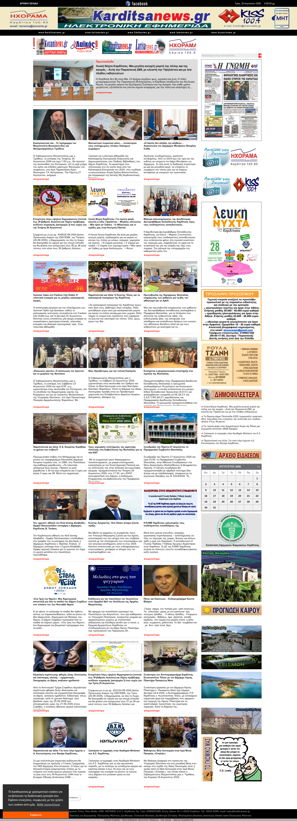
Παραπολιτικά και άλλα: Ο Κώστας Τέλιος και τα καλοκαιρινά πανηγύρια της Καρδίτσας (114, 296)
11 (223, 490)
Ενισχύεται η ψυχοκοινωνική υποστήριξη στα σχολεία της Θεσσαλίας (168, 372)
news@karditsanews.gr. (238, 811)
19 (231, 496)
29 (257, 502)
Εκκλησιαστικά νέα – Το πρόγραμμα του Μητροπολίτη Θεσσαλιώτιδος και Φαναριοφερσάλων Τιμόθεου (54, 146)
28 (248, 502)
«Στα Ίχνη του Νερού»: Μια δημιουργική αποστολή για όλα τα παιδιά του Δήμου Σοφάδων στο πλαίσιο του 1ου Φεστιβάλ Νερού (60, 602)
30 (206, 507)
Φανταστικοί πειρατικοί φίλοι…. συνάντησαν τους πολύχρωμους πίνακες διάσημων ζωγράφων (112, 146)
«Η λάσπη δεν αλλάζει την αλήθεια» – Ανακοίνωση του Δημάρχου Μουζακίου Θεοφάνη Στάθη (170, 146)
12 (231, 490)
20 (239, 496)
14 (248, 490)
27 (239, 502)
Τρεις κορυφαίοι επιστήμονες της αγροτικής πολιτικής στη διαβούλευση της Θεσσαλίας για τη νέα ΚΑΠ (115, 450)
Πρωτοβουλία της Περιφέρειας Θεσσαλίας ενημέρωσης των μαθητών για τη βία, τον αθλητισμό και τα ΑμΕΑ (166, 298)
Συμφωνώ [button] (36, 814)
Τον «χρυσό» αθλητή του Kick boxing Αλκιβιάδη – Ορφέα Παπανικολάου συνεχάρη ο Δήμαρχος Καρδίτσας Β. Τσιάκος (59, 526)
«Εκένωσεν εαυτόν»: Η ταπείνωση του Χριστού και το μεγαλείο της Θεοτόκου (58, 372)
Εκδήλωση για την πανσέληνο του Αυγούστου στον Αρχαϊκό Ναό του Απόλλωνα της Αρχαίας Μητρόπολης (113, 602)
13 (239, 490)
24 (214, 502)
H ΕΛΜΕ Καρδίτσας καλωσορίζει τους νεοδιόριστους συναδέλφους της (164, 524)
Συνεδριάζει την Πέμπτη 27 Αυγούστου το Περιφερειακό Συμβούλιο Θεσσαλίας (166, 448)
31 (214, 507)
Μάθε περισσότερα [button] (48, 804)
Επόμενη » (73, 797)
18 (223, 496)
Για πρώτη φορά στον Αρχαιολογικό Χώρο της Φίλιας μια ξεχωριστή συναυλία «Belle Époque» (230, 427)
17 (214, 496)
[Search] (259, 55)
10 (214, 490)
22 (257, 496)
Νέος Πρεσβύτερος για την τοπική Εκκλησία (112, 371)
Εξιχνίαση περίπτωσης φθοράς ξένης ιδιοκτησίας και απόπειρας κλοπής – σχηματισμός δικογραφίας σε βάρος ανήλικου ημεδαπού (60, 677)
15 (257, 490)
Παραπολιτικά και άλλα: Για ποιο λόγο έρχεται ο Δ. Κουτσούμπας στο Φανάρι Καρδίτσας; (59, 752)
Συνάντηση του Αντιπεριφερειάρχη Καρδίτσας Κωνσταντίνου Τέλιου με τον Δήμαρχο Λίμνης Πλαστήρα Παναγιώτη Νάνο (168, 677)
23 (206, 502)
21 (248, 496)
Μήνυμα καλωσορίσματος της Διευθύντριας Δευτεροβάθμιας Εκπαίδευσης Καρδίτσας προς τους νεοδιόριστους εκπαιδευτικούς (169, 222)
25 (223, 502)
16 (206, 496)
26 (231, 502)
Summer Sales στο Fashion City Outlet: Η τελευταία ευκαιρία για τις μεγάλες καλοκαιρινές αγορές (58, 298)
